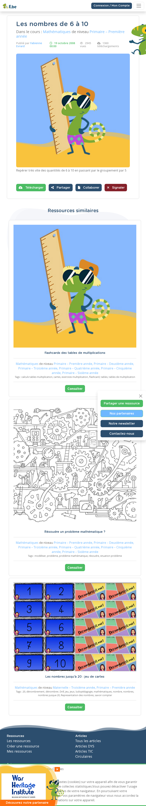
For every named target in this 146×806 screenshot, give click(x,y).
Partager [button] (63, 187)
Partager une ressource (122, 403)
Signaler (118, 187)
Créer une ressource (23, 746)
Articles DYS (84, 746)
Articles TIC (84, 751)
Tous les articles (88, 741)
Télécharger (33, 187)
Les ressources (19, 741)
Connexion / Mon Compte (112, 5)
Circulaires (83, 756)
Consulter (75, 389)
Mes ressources (19, 751)
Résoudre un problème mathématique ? (74, 531)
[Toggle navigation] (138, 6)
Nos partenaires (122, 413)
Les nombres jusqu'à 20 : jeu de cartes (74, 676)
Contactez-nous (121, 433)
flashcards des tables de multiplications (74, 352)
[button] (88, 187)
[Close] (140, 396)
